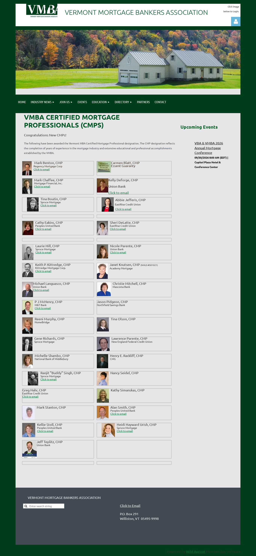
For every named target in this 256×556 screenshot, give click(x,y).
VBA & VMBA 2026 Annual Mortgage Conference (209, 147)
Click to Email (130, 505)
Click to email (42, 186)
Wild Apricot (195, 551)
